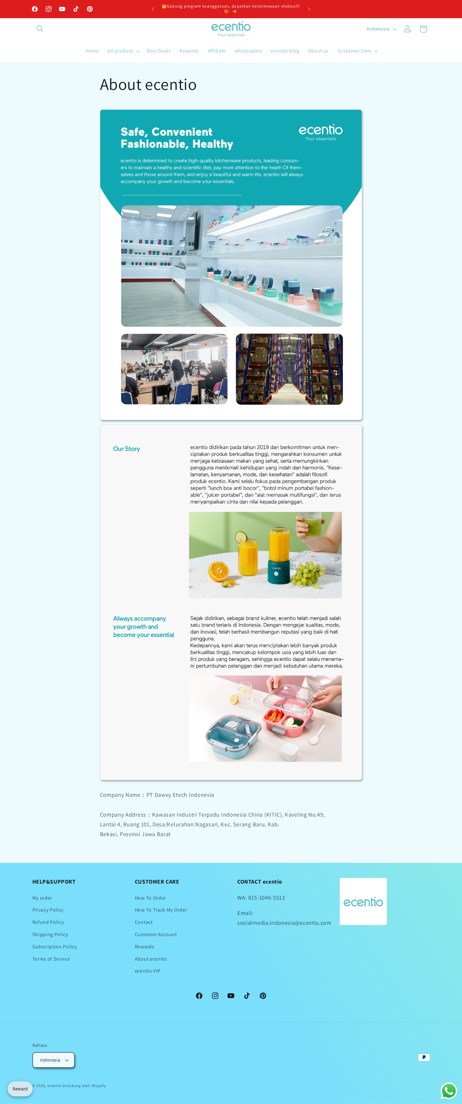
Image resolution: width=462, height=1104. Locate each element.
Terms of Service (51, 959)
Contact (144, 922)
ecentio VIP (148, 971)
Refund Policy (48, 922)
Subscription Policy (54, 946)
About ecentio (151, 959)
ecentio (54, 1085)
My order (42, 898)
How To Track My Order (161, 910)
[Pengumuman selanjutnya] (309, 9)
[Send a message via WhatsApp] (449, 1091)
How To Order (150, 898)
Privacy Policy (48, 910)
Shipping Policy (50, 934)
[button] (40, 29)
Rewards (144, 946)
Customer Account (156, 934)
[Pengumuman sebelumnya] (153, 9)
